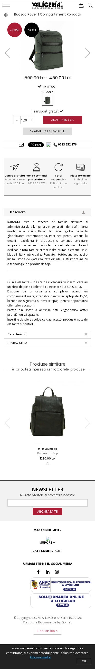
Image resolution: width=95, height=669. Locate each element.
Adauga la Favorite (49, 131)
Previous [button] (7, 53)
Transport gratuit (46, 111)
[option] (47, 48)
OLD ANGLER (47, 449)
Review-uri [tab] (17, 342)
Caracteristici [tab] (17, 334)
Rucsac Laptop (47, 453)
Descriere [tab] (18, 212)
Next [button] (87, 53)
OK (84, 661)
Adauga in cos (62, 120)
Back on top (47, 631)
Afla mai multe (40, 657)
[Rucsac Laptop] (47, 411)
